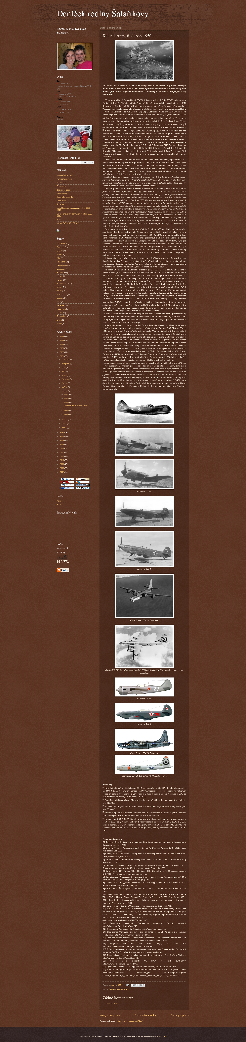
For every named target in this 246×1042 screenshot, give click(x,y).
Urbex (59, 320)
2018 (62, 440)
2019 (62, 437)
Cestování (61, 243)
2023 (62, 348)
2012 (62, 452)
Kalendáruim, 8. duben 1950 (75, 406)
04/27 (66, 394)
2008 (62, 468)
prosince (65, 360)
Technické (61, 316)
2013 (62, 448)
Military (60, 298)
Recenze (60, 305)
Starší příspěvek (180, 1015)
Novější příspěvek (110, 1015)
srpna (64, 375)
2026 (62, 336)
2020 (62, 433)
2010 (62, 460)
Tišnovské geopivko (65, 197)
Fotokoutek (61, 186)
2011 (62, 456)
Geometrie (61, 269)
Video (59, 323)
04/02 (66, 415)
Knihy (59, 291)
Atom (59, 501)
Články (59, 251)
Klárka (59, 287)
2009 (62, 464)
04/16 (66, 398)
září (64, 371)
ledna (64, 427)
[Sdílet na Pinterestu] (143, 985)
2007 (62, 472)
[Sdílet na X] (138, 985)
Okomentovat (111, 1003)
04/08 (66, 402)
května (65, 387)
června (65, 383)
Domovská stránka (145, 1015)
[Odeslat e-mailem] (132, 985)
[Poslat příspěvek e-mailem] (128, 985)
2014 (62, 444)
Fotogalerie (61, 183)
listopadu (66, 364)
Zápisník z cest (63, 190)
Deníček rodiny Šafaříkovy (103, 13)
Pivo (59, 302)
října (64, 367)
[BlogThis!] (135, 985)
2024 (62, 344)
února (64, 424)
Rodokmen (61, 201)
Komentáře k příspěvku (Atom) (130, 1021)
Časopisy (60, 247)
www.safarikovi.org (64, 175)
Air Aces (60, 204)
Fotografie (61, 262)
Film (58, 258)
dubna (64, 391)
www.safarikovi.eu (64, 179)
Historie (112, 989)
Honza (59, 220)
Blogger (162, 1036)
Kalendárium (121, 989)
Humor (59, 280)
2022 (62, 352)
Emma (59, 254)
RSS (59, 504)
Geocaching (62, 193)
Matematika (61, 294)
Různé (59, 313)
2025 (62, 340)
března (65, 420)
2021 (62, 356)
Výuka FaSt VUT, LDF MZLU (69, 223)
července (66, 379)
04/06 (66, 411)
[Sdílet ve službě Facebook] (140, 985)
